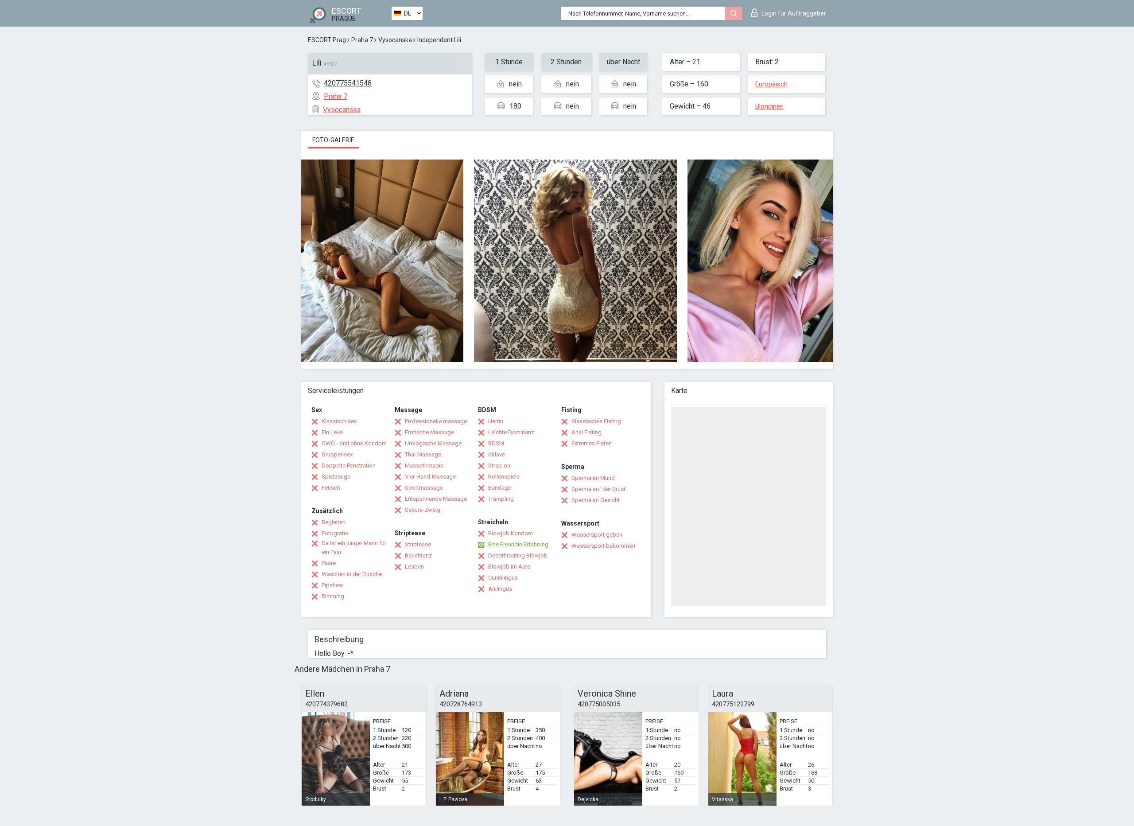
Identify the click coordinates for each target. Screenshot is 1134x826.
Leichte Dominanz (511, 432)
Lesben (414, 566)
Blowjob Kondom (510, 533)
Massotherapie (424, 465)
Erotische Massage (429, 432)
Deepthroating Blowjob (518, 555)
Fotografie (335, 533)
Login (793, 13)
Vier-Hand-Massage (430, 476)
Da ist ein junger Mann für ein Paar (354, 547)
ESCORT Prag (327, 39)
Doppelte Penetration (349, 465)
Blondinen (769, 106)
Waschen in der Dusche (352, 574)
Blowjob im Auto (509, 566)
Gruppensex (337, 454)
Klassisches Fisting (596, 421)
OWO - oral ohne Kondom (354, 443)
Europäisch (771, 84)
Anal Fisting (586, 432)
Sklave (496, 454)
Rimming (333, 596)
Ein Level (333, 432)
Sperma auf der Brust (598, 489)
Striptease (418, 544)
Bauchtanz (418, 555)
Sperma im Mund (593, 478)
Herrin (495, 421)
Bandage (499, 487)
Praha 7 (362, 39)
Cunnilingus (503, 577)
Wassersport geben (596, 534)
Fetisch (331, 487)
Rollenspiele (504, 476)
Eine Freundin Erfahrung (518, 544)
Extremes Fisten (591, 443)
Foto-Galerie (333, 140)
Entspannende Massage (436, 498)
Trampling (501, 498)
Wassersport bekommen (603, 545)
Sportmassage (424, 487)
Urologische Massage (433, 443)
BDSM (496, 443)
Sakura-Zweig (422, 510)
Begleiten (334, 522)
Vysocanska (395, 39)
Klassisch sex (339, 421)
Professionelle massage (436, 421)
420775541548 (348, 83)
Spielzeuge (336, 476)
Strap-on (499, 465)
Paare (329, 563)
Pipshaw (332, 585)
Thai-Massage (423, 454)
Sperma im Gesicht (595, 500)
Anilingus (500, 588)
